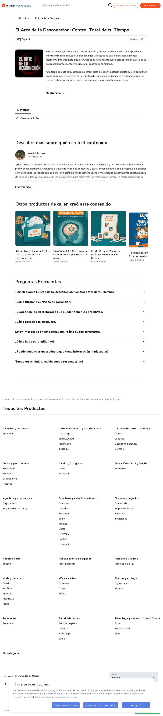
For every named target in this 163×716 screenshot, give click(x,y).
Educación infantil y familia (131, 463)
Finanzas (119, 513)
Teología (64, 449)
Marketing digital (124, 564)
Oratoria (119, 449)
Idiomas (63, 524)
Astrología (65, 433)
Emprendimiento (124, 508)
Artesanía (64, 583)
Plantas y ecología (126, 578)
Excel (118, 623)
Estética (7, 588)
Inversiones (121, 518)
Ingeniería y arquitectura (17, 498)
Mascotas (8, 433)
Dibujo (62, 588)
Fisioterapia (65, 633)
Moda (6, 604)
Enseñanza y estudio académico (78, 498)
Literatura (64, 534)
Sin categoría (11, 653)
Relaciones (9, 618)
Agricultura (121, 583)
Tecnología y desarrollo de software (137, 618)
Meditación (65, 444)
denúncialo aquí (112, 399)
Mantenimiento (67, 564)
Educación (64, 513)
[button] (78, 292)
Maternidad (121, 468)
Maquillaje (8, 598)
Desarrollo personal (126, 444)
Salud (62, 638)
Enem (62, 518)
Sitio (117, 633)
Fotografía (64, 473)
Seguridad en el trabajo (15, 508)
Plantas (119, 588)
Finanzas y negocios (127, 498)
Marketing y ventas (126, 558)
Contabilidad (121, 503)
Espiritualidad (66, 438)
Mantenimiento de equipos (75, 558)
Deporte (63, 628)
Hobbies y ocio (12, 558)
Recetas (7, 484)
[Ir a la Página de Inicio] (18, 5)
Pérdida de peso (68, 623)
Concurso (64, 503)
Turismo (7, 564)
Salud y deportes (69, 618)
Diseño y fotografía (70, 463)
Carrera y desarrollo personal (133, 428)
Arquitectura (10, 503)
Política (63, 539)
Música (62, 593)
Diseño (62, 468)
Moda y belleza (12, 578)
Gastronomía (10, 478)
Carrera (119, 433)
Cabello (7, 583)
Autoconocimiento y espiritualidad (80, 428)
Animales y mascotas (16, 428)
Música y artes (67, 578)
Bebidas (7, 473)
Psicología (64, 544)
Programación (122, 628)
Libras (62, 529)
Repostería (9, 468)
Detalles (23, 110)
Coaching (119, 438)
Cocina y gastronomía (16, 463)
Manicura (7, 593)
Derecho (63, 508)
